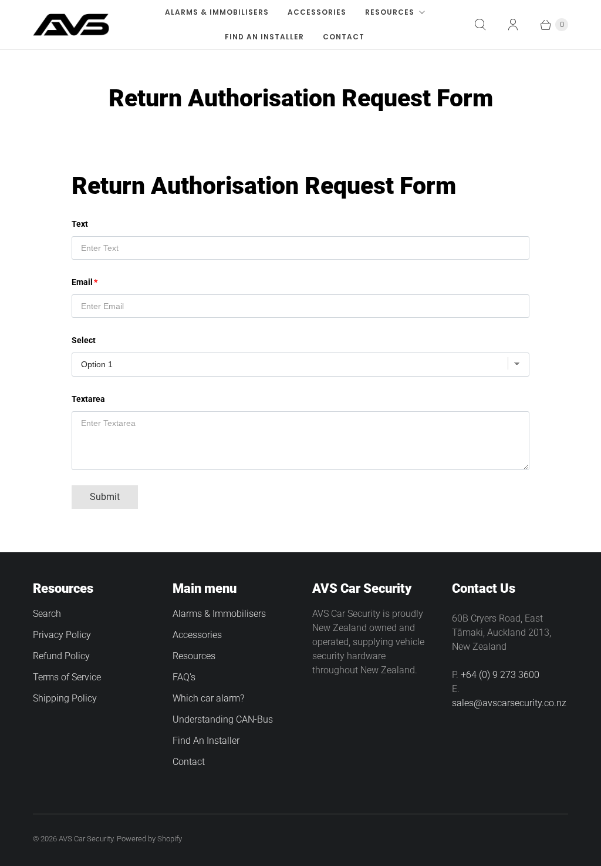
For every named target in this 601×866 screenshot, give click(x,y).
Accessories (317, 12)
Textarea (88, 399)
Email (82, 282)
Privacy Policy (62, 634)
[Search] (480, 25)
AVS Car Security (86, 838)
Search (47, 613)
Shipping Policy (65, 698)
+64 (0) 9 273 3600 (500, 674)
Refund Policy (61, 656)
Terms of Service (67, 677)
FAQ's (184, 677)
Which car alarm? (208, 698)
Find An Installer (264, 37)
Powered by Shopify (149, 838)
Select (84, 340)
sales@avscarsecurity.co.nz (509, 703)
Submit (105, 496)
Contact (343, 37)
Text (80, 224)
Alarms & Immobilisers (217, 12)
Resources (389, 12)
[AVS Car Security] (71, 25)
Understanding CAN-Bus (223, 719)
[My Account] (513, 25)
